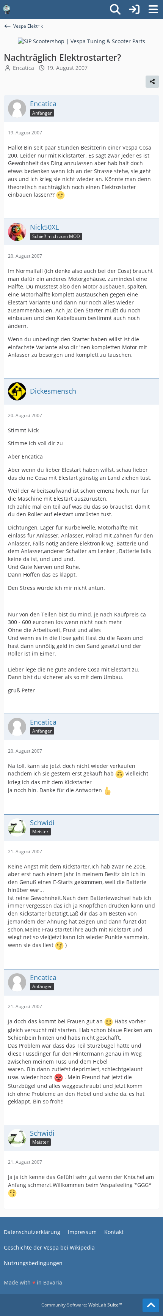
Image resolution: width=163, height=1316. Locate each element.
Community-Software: (81, 1305)
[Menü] (153, 9)
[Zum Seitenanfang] (151, 1305)
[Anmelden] (134, 9)
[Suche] (115, 9)
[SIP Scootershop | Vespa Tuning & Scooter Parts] (81, 40)
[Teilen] (152, 82)
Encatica (23, 67)
